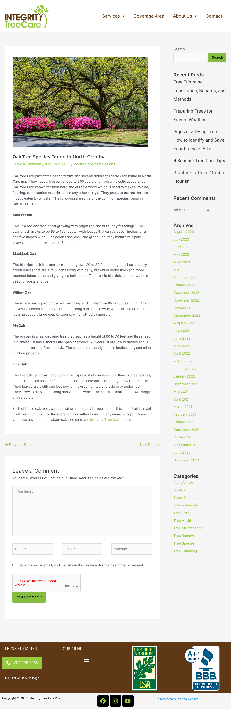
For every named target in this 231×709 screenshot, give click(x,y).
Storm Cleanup (185, 497)
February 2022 (185, 369)
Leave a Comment (27, 164)
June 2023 (182, 247)
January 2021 (184, 422)
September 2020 (186, 445)
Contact (214, 16)
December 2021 (186, 384)
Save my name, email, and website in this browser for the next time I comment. (81, 565)
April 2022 (181, 353)
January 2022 (184, 376)
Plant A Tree (183, 482)
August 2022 (183, 323)
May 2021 (181, 391)
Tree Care (181, 513)
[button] (122, 16)
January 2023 (184, 285)
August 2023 (183, 232)
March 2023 (183, 270)
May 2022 (181, 346)
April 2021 (181, 399)
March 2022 (182, 361)
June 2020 (181, 452)
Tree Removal (184, 536)
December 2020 (186, 430)
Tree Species (54, 164)
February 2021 (184, 414)
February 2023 (185, 277)
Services (111, 16)
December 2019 (186, 460)
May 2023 (181, 254)
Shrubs (179, 490)
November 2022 (186, 300)
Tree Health (182, 520)
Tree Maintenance (187, 528)
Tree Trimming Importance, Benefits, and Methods (199, 90)
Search (179, 49)
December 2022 (186, 292)
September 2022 (186, 315)
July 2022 (181, 331)
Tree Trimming (185, 551)
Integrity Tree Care (105, 419)
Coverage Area (149, 16)
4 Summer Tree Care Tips (199, 160)
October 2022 (184, 308)
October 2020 (184, 437)
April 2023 (181, 262)
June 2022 (181, 338)
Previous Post (18, 444)
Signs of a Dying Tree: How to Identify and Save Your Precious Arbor (198, 140)
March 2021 (182, 407)
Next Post (149, 444)
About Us (182, 16)
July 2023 (181, 239)
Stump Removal (186, 505)
